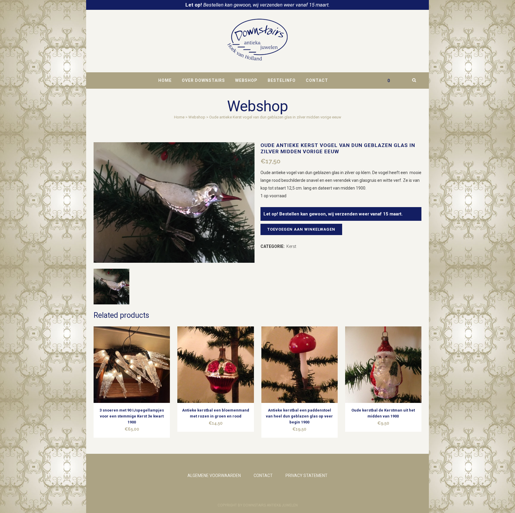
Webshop (196, 117)
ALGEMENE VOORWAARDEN (214, 475)
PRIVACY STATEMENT (307, 475)
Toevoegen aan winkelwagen (301, 229)
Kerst (291, 246)
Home (179, 117)
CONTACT (263, 475)
